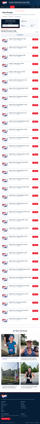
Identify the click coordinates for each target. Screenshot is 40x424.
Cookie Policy (37, 422)
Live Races (22, 403)
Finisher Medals (23, 406)
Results (2, 406)
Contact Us (2, 411)
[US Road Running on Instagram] (24, 416)
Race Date (10, 23)
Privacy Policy (27, 422)
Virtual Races (23, 404)
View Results (35, 39)
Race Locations (23, 405)
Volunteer (2, 410)
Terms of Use (32, 422)
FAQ (1, 409)
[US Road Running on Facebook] (22, 416)
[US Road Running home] (5, 3)
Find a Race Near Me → (6, 418)
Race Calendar (3, 405)
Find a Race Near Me (4, 404)
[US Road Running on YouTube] (26, 416)
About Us (2, 403)
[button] (10, 345)
